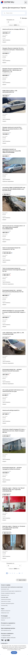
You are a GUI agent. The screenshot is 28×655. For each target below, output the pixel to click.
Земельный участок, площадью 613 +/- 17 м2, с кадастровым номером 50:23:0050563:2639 (13, 227)
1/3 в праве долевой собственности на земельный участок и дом (13, 390)
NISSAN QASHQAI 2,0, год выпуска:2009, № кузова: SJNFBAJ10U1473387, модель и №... (13, 312)
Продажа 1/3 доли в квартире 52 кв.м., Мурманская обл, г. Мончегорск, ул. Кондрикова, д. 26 (12, 70)
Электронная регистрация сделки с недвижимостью (11, 591)
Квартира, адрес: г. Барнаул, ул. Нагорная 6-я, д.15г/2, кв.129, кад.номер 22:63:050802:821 (13, 528)
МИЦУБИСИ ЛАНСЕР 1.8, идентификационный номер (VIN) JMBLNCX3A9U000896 (11, 151)
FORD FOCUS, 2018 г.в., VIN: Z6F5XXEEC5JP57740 (9, 91)
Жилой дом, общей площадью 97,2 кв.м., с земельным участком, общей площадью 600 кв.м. (13, 431)
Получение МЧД (4, 605)
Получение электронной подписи (7, 603)
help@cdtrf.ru (4, 643)
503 (19, 573)
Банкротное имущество (5, 610)
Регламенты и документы (6, 625)
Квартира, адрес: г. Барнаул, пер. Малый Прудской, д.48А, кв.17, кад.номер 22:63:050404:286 (13, 489)
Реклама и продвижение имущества (8, 593)
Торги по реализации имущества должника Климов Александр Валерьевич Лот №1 (13, 270)
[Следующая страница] (22, 573)
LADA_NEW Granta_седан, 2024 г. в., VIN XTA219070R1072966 (13, 333)
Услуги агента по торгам (5, 601)
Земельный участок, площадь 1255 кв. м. (13, 29)
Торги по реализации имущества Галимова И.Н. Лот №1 (11, 248)
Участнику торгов (4, 597)
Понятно (14, 652)
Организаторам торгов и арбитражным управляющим (12, 587)
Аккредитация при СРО (5, 617)
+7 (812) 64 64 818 (5, 635)
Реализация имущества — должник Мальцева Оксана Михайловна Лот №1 (12, 291)
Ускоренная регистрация (6, 599)
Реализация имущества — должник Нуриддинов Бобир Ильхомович (12, 468)
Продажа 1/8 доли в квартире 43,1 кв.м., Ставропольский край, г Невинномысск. (13, 49)
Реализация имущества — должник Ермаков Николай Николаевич (12, 370)
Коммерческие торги (5, 595)
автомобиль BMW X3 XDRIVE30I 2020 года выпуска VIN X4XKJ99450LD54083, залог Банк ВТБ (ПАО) (13, 189)
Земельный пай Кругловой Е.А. (11, 410)
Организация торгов (5, 589)
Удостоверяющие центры (6, 630)
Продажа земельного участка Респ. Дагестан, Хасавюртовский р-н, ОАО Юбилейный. (12, 129)
